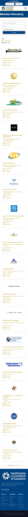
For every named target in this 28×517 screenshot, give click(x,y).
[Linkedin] (8, 489)
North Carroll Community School (13, 347)
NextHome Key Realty (9, 294)
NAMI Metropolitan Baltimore (12, 83)
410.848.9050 (4, 503)
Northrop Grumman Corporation (13, 372)
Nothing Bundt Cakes (9, 423)
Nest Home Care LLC (9, 189)
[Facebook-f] (2, 489)
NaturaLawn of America (10, 110)
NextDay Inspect (8, 269)
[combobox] (14, 26)
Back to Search (6, 40)
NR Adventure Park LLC (10, 450)
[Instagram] (4, 489)
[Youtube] (6, 489)
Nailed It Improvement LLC (11, 58)
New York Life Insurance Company (13, 216)
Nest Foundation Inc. (9, 163)
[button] (25, 8)
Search (14, 32)
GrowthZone (17, 465)
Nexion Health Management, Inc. (13, 242)
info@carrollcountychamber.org (8, 505)
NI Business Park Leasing (11, 320)
